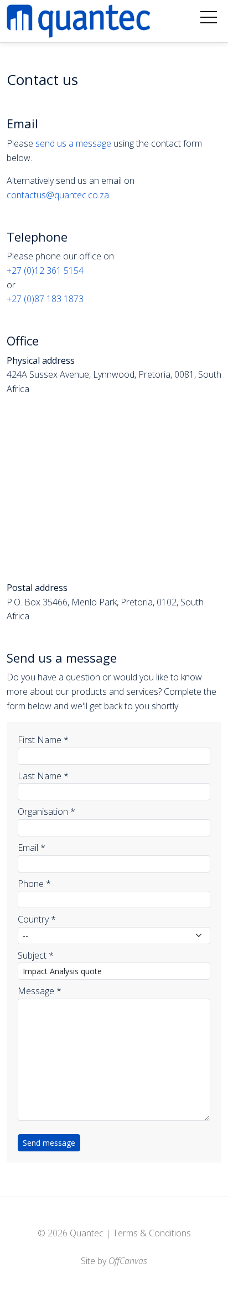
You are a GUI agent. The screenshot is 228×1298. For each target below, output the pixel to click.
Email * (31, 847)
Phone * (34, 884)
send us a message (73, 143)
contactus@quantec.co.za (58, 195)
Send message (49, 1142)
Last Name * (43, 776)
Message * (39, 991)
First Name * (43, 740)
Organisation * (46, 811)
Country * (37, 919)
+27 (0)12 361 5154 (45, 270)
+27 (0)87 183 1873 (45, 299)
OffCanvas (127, 1261)
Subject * (36, 955)
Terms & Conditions (152, 1233)
